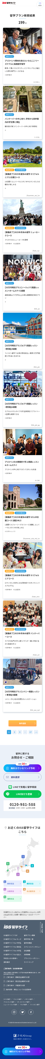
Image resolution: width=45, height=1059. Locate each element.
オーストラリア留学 (23, 1002)
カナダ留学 (7, 999)
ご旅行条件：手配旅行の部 (15, 985)
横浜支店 (30, 883)
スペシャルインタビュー (32, 947)
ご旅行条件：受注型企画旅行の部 (18, 981)
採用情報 (27, 954)
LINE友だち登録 (24, 794)
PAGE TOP (41, 927)
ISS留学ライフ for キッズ (12, 939)
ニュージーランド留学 (10, 1004)
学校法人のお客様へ (11, 958)
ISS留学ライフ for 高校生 (12, 947)
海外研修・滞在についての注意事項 (18, 989)
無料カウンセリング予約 (23, 768)
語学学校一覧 (28, 939)
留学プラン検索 (29, 935)
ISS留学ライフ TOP (10, 935)
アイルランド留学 (9, 1002)
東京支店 (10, 883)
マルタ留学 (23, 1004)
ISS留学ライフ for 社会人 (12, 954)
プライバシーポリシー (32, 958)
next (36, 732)
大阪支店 (10, 891)
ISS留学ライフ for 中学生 (12, 943)
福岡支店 (10, 898)
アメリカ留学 (17, 999)
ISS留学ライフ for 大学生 (12, 950)
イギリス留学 (28, 999)
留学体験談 (28, 943)
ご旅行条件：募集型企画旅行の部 (18, 977)
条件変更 (22, 723)
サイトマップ (28, 962)
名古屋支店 (31, 891)
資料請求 (15, 777)
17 (31, 732)
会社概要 (27, 950)
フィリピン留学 (35, 1004)
